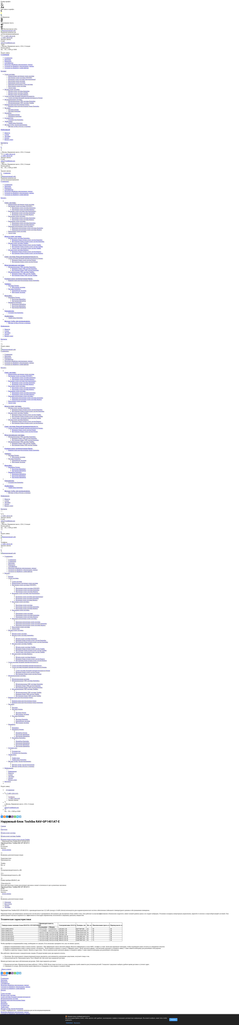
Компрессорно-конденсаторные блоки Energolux (23, 106)
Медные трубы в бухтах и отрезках (19, 126)
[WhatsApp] (15, 817)
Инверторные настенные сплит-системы (21, 76)
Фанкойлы (8, 113)
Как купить (8, 904)
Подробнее (69, 1022)
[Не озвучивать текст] (2, 27)
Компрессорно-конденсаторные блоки (16, 104)
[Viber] (12, 817)
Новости (7, 133)
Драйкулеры (8, 121)
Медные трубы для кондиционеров (15, 125)
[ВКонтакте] (2, 817)
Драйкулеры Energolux (15, 123)
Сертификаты (8, 63)
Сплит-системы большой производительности (19, 96)
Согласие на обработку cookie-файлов (16, 68)
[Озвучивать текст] (2, 25)
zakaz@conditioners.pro (8, 43)
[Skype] (17, 817)
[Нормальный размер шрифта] (2, 5)
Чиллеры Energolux (14, 111)
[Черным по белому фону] (1, 11)
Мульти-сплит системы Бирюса (18, 94)
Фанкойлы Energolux (14, 116)
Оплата (6, 138)
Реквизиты (7, 61)
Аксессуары (12, 88)
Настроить (77, 1023)
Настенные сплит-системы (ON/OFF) (20, 78)
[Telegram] (20, 817)
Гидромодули (8, 118)
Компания (4, 975)
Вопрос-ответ (8, 139)
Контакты (4, 143)
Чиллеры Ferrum (13, 109)
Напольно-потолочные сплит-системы (20, 84)
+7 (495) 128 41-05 (9, 36)
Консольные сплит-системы (17, 86)
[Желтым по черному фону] (1, 13)
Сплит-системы (9, 74)
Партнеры (7, 59)
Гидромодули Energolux (15, 120)
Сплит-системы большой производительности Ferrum (25, 98)
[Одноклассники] (4, 817)
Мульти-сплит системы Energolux (19, 91)
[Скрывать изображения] (2, 21)
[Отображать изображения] (2, 19)
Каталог (3, 71)
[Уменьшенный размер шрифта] (2, 3)
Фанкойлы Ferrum (14, 114)
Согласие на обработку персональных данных (19, 66)
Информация (5, 130)
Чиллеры (7, 108)
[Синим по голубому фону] (1, 15)
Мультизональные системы (13, 99)
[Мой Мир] (7, 817)
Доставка (7, 136)
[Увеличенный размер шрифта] (2, 7)
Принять (173, 1019)
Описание (7, 902)
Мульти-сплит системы (12, 89)
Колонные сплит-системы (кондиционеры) (22, 79)
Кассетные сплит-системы (16, 81)
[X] (10, 817)
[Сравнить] (1, 851)
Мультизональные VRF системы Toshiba (21, 103)
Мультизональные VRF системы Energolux (21, 101)
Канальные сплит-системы (16, 83)
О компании (5, 55)
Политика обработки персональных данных (18, 64)
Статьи (6, 134)
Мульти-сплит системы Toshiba (18, 93)
